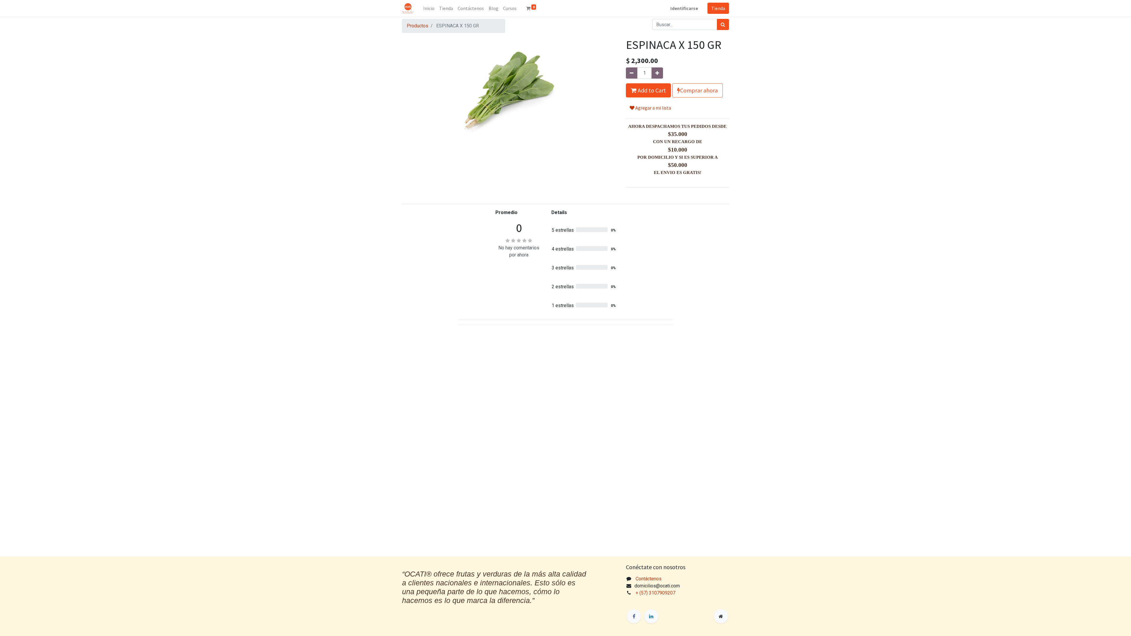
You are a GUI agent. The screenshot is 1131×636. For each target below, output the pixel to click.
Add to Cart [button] (651, 90)
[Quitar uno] (631, 73)
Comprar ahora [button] (699, 90)
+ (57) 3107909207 (656, 593)
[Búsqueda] (723, 24)
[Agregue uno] (657, 73)
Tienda (718, 8)
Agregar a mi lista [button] (652, 108)
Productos (417, 26)
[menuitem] (429, 8)
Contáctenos (649, 579)
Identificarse (684, 8)
